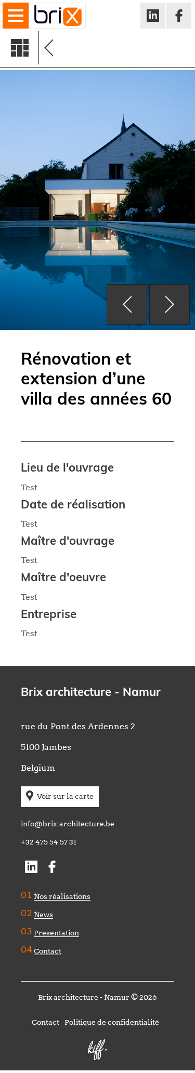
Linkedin (151, 13)
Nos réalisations (62, 896)
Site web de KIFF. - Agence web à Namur (97, 1049)
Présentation (56, 933)
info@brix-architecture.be (67, 824)
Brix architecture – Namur (57, 16)
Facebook (178, 13)
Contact (47, 951)
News (43, 914)
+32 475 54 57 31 (48, 842)
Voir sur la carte (65, 796)
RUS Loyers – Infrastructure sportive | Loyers (119, 48)
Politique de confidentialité (111, 1022)
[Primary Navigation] (16, 16)
